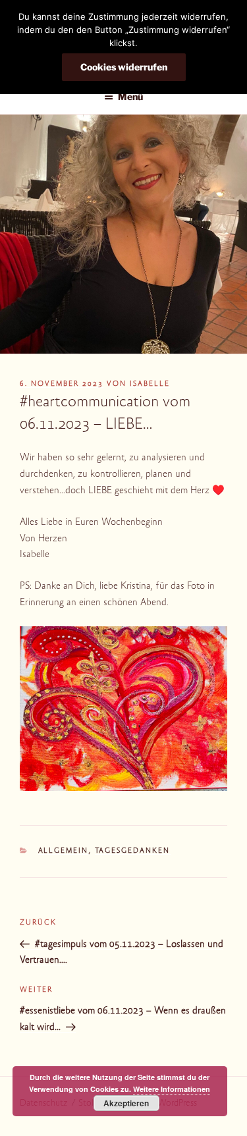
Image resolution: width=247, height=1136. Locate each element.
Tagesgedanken (133, 851)
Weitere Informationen (171, 1089)
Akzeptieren (126, 1103)
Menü (130, 96)
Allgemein (63, 851)
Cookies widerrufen (123, 66)
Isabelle (150, 384)
